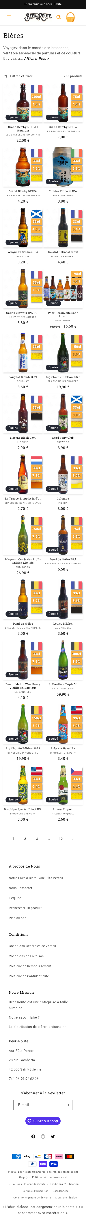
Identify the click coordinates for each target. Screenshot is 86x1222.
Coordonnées (61, 1191)
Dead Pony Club (63, 437)
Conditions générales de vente (32, 1197)
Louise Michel (63, 623)
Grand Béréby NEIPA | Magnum (23, 128)
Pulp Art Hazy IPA (63, 748)
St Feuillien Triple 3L (63, 684)
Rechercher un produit (25, 908)
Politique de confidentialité (29, 1184)
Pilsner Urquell (63, 809)
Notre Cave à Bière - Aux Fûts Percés (36, 878)
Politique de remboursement (49, 1177)
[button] (9, 17)
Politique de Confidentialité (29, 976)
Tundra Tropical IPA (63, 191)
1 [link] (13, 839)
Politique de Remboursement (30, 966)
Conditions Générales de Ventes (32, 946)
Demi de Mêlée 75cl (63, 559)
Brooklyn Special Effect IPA (23, 809)
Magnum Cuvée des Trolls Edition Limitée (23, 561)
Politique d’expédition (35, 1191)
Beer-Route (25, 1171)
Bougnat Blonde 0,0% (23, 377)
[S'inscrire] (68, 1105)
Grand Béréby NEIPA (63, 127)
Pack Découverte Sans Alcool (63, 314)
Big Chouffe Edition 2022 (23, 748)
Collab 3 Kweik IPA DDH (22, 312)
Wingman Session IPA (22, 252)
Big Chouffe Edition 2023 (63, 377)
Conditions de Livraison (26, 956)
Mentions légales (66, 1197)
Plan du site (17, 918)
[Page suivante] (73, 839)
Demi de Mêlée (23, 623)
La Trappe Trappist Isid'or (23, 498)
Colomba (63, 498)
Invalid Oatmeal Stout (63, 252)
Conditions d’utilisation (64, 1184)
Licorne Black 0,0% (23, 437)
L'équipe (15, 898)
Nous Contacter (20, 888)
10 (61, 838)
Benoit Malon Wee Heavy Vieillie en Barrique (23, 686)
